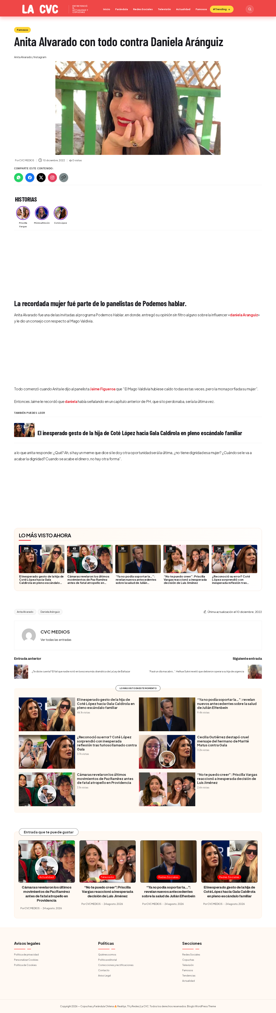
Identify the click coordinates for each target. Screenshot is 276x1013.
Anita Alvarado (25, 611)
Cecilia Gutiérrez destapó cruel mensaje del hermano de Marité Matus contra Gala (223, 741)
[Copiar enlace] (63, 177)
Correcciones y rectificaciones (115, 965)
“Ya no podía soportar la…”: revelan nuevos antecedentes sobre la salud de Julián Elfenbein (136, 581)
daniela (71, 401)
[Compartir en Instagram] (52, 177)
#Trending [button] (220, 9)
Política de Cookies (25, 965)
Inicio (106, 9)
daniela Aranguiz (244, 315)
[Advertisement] (126, 261)
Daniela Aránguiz (50, 611)
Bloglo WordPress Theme (201, 1006)
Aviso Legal (104, 975)
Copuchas (188, 959)
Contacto (103, 970)
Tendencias (188, 975)
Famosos (201, 9)
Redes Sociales (143, 9)
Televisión (164, 9)
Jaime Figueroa (102, 389)
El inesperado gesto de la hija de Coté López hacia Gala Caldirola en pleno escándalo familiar (41, 581)
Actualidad (183, 9)
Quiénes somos (107, 954)
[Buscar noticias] (250, 9)
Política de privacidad (26, 954)
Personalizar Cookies (26, 959)
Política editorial (107, 959)
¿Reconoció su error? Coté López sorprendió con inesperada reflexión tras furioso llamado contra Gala (231, 581)
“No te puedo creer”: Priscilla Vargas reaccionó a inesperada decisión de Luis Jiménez (185, 579)
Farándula (121, 9)
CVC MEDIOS (55, 631)
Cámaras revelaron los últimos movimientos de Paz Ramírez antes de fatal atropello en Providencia (88, 581)
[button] (56, 639)
